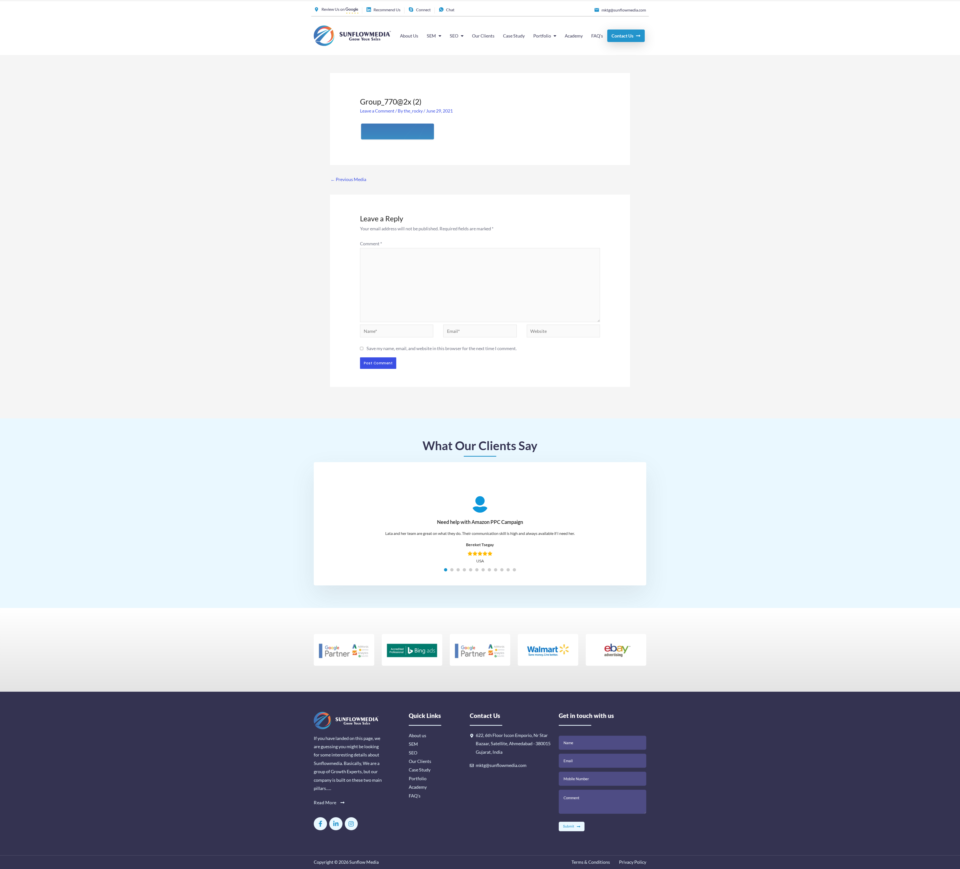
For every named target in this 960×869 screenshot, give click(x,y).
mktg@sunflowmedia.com (501, 765)
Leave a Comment (377, 111)
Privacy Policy (632, 862)
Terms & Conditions (591, 862)
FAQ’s (597, 36)
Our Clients (483, 36)
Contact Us (623, 36)
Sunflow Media (364, 862)
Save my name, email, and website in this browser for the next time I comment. (441, 348)
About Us (409, 36)
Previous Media (348, 179)
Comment (371, 243)
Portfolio (542, 36)
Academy (574, 36)
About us (417, 735)
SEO (454, 36)
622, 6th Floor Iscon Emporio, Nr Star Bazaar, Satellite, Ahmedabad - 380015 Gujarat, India (513, 743)
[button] (445, 569)
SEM (431, 36)
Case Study (514, 36)
